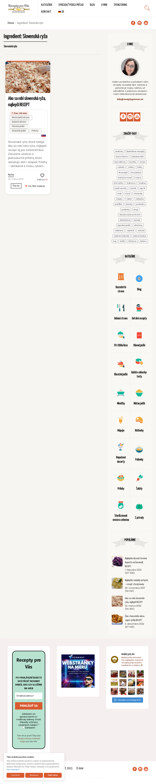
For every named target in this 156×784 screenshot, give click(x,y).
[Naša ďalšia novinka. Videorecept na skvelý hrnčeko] (140, 682)
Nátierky (139, 430)
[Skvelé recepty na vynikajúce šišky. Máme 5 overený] (140, 691)
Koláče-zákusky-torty (139, 374)
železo (143, 241)
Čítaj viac (16, 186)
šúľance (132, 241)
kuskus (142, 183)
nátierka (140, 198)
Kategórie (46, 4)
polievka (140, 204)
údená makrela (121, 235)
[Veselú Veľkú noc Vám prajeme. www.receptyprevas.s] (123, 682)
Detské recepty (139, 318)
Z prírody (139, 517)
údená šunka (139, 235)
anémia (119, 151)
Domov (11, 23)
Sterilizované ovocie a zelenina (121, 517)
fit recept (123, 172)
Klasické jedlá (19, 130)
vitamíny (138, 225)
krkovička (118, 183)
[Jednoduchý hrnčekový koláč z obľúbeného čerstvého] (131, 674)
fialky (139, 167)
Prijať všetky (53, 775)
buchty (132, 161)
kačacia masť (125, 177)
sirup (135, 209)
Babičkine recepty (136, 151)
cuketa (120, 167)
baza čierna (122, 156)
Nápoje (120, 430)
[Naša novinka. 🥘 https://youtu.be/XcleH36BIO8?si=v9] (114, 674)
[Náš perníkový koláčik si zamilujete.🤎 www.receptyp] (123, 691)
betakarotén (137, 156)
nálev (129, 198)
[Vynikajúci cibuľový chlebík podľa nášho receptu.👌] (131, 691)
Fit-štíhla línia (121, 345)
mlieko (119, 198)
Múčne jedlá (139, 403)
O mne (104, 4)
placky (129, 204)
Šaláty (139, 488)
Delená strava (19, 121)
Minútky (121, 403)
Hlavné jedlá (18, 126)
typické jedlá (124, 225)
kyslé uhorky (121, 188)
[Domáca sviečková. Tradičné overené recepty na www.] (123, 674)
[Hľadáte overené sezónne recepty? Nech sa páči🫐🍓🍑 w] (140, 674)
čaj (114, 241)
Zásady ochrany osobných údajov (28, 740)
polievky (126, 209)
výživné (130, 230)
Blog (92, 4)
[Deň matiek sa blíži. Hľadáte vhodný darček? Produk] (114, 682)
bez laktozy (120, 161)
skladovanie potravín (129, 214)
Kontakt (46, 11)
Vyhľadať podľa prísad (71, 4)
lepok (142, 188)
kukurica (131, 183)
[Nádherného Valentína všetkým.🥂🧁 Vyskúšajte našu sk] (114, 691)
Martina (11, 175)
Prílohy (35, 130)
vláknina (119, 230)
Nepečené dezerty (121, 459)
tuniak (137, 220)
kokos (139, 177)
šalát (122, 241)
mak (119, 193)
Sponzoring (120, 4)
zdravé (141, 230)
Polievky (139, 459)
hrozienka (136, 172)
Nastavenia (34, 775)
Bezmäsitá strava (20, 117)
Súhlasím (29, 727)
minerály (138, 193)
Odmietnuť (15, 775)
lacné (133, 188)
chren (142, 161)
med (127, 193)
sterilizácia (125, 220)
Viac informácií (13, 769)
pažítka (118, 204)
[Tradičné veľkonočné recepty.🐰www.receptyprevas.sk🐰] (131, 682)
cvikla (131, 167)
